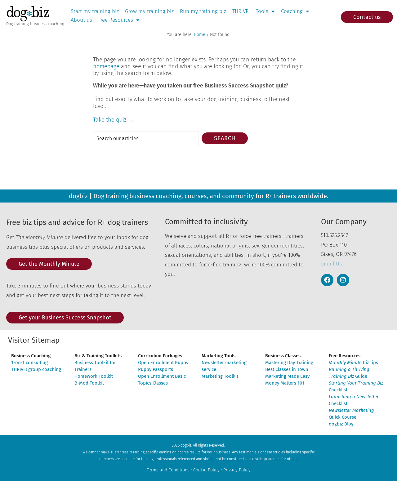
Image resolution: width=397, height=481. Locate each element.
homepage (106, 66)
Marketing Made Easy (287, 376)
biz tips (353, 362)
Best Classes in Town (286, 369)
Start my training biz (95, 11)
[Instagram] (343, 280)
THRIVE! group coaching (36, 369)
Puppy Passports (155, 369)
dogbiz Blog (341, 424)
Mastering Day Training (289, 362)
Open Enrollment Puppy (163, 362)
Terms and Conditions (168, 470)
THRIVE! (241, 11)
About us (81, 20)
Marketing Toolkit (220, 376)
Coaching (292, 11)
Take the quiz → (113, 119)
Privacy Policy (237, 470)
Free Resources (115, 20)
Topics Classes (153, 383)
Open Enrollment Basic (162, 376)
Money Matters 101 (284, 383)
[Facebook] (327, 280)
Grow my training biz (149, 11)
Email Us (331, 264)
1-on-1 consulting (29, 362)
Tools (262, 11)
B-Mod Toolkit (89, 383)
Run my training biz (203, 11)
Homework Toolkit (93, 376)
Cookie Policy (206, 470)
